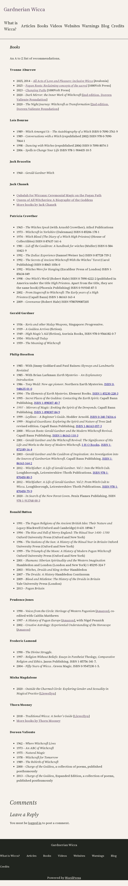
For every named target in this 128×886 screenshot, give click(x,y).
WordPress (73, 878)
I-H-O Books (91, 445)
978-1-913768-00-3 (28, 500)
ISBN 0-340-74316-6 (103, 417)
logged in (35, 823)
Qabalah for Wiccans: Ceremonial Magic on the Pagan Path (59, 195)
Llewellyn (47, 693)
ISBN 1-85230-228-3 (105, 393)
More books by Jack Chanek (36, 205)
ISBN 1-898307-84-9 (47, 412)
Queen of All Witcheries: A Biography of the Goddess (54, 200)
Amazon (102, 611)
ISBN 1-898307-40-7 (47, 403)
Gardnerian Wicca (24, 9)
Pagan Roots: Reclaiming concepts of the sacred (56, 85)
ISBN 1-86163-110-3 (65, 435)
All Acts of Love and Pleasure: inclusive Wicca (63, 81)
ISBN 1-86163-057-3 (89, 426)
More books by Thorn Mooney (38, 721)
